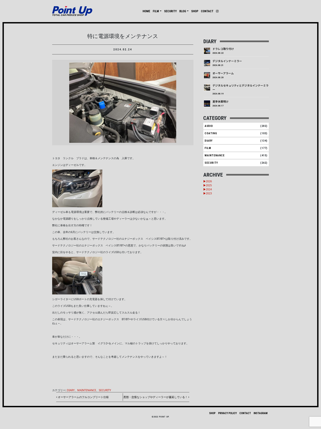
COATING (211, 133)
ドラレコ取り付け (223, 49)
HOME (146, 11)
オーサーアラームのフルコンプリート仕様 (83, 397)
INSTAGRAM (261, 413)
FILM (156, 11)
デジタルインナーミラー (227, 61)
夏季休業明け (220, 101)
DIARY (71, 390)
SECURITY (170, 11)
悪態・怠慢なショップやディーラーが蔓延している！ (155, 397)
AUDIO (209, 126)
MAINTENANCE (86, 390)
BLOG (182, 11)
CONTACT (207, 11)
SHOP (194, 11)
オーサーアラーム (223, 73)
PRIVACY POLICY (227, 413)
